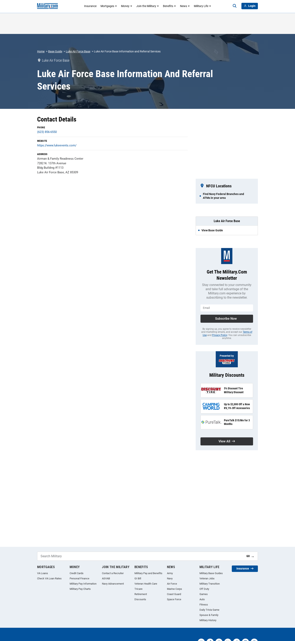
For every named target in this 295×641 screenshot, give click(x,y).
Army (170, 573)
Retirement (140, 594)
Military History (207, 620)
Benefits (168, 6)
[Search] (234, 6)
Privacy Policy (219, 335)
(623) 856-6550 (47, 132)
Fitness (203, 604)
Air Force (172, 583)
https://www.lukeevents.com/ (56, 145)
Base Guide (55, 51)
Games (203, 594)
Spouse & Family (208, 615)
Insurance (90, 6)
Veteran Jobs (207, 578)
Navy (170, 578)
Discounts (140, 599)
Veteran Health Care (145, 583)
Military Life (201, 6)
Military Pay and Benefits (148, 573)
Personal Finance (79, 578)
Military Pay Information (83, 583)
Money (125, 6)
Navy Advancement (113, 583)
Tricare (138, 588)
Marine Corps (174, 588)
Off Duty (204, 588)
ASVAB (106, 578)
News (183, 6)
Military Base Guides (211, 573)
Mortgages (107, 6)
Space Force (174, 599)
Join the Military (146, 6)
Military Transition (209, 583)
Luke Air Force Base (78, 51)
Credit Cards (76, 573)
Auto (202, 599)
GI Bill (137, 578)
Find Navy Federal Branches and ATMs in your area (223, 195)
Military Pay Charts (80, 588)
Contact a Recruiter (113, 573)
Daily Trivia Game (209, 609)
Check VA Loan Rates (49, 578)
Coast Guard (174, 594)
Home (41, 51)
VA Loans (42, 573)
